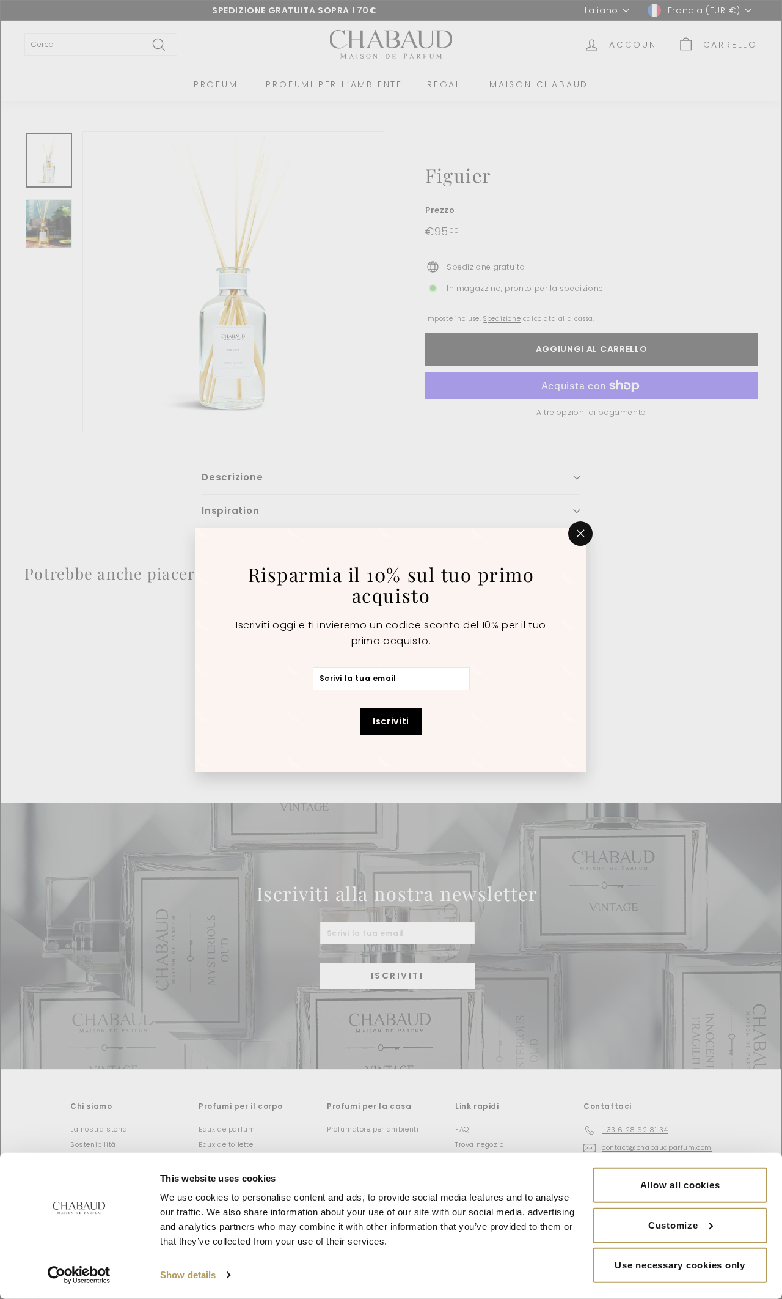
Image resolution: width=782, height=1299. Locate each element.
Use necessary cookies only (680, 1265)
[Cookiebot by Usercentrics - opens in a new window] (79, 1275)
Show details (188, 1275)
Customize (673, 1225)
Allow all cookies (680, 1185)
